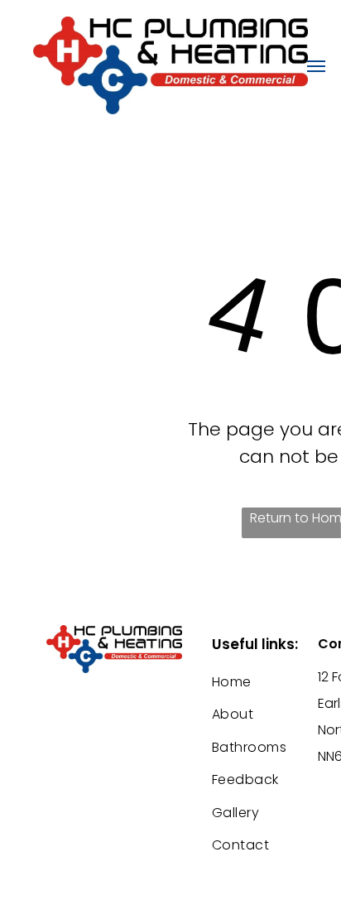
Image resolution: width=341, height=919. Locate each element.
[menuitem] (271, 682)
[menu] (316, 66)
